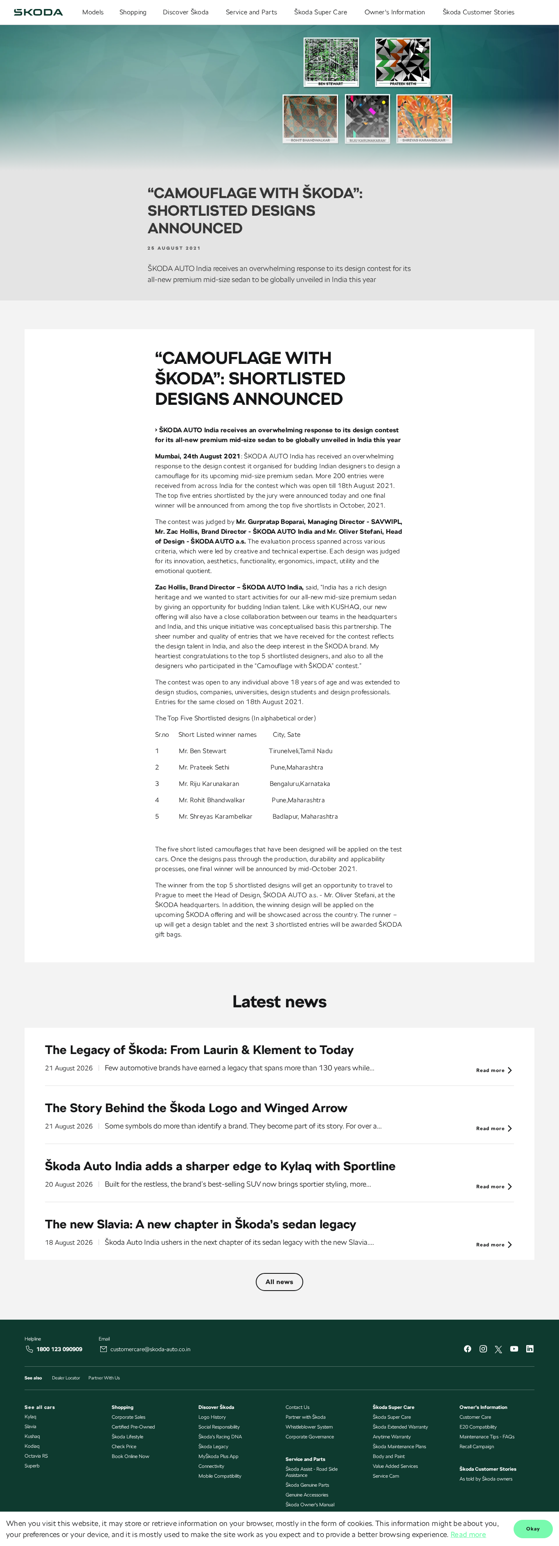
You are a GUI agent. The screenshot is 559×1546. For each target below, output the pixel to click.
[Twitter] (498, 1349)
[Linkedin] (529, 1349)
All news (279, 1282)
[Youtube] (514, 1349)
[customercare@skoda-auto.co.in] (103, 1349)
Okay (533, 1529)
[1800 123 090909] (29, 1349)
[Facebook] (467, 1349)
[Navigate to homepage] (38, 12)
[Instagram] (483, 1349)
